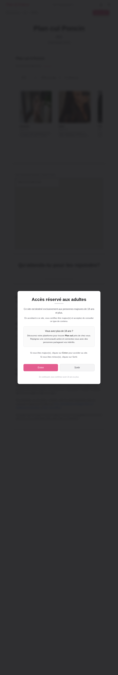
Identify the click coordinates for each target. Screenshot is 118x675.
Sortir (77, 367)
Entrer (41, 367)
